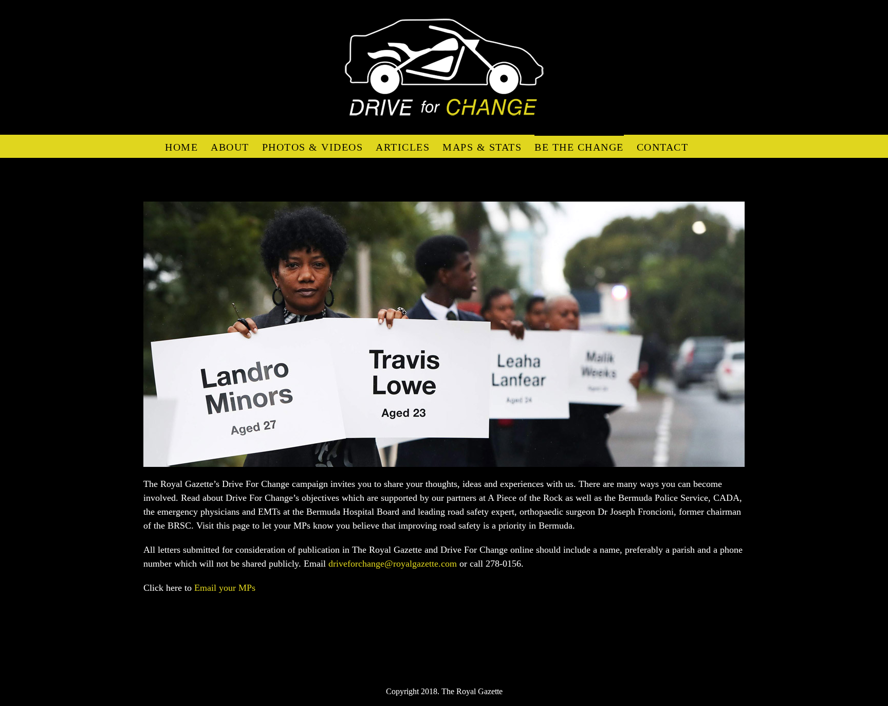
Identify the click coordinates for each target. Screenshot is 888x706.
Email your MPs (224, 588)
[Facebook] (433, 655)
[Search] (705, 146)
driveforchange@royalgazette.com (392, 563)
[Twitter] (454, 655)
